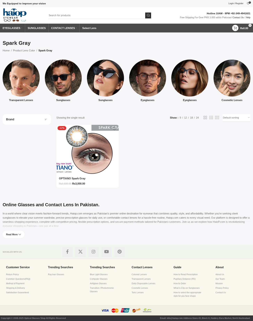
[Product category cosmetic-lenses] (232, 82)
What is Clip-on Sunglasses (187, 288)
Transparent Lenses (141, 279)
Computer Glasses (98, 279)
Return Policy (12, 274)
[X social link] (80, 252)
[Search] (148, 15)
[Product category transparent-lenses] (21, 82)
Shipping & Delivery (15, 288)
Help (248, 17)
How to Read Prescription (186, 274)
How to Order (180, 283)
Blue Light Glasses (99, 274)
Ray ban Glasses (56, 274)
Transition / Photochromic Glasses (102, 290)
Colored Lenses (139, 274)
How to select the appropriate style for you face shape (187, 294)
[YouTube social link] (106, 252)
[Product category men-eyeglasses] (147, 82)
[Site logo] (15, 15)
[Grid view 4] (217, 117)
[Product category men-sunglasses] (63, 82)
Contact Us (238, 17)
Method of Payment (15, 283)
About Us (219, 274)
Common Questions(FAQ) (18, 279)
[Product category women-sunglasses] (105, 82)
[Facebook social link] (67, 252)
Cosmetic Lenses (140, 288)
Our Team (220, 279)
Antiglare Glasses (98, 283)
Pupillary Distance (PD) (185, 279)
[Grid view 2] (205, 117)
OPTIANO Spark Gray (72, 178)
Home (6, 50)
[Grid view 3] (211, 117)
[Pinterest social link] (119, 252)
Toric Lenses (138, 292)
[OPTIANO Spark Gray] (87, 150)
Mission (219, 283)
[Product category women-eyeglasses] (189, 82)
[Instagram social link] (93, 252)
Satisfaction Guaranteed (17, 292)
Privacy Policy (222, 288)
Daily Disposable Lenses (143, 283)
